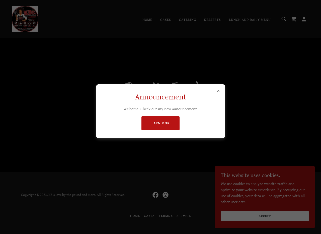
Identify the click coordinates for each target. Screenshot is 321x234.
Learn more (160, 123)
